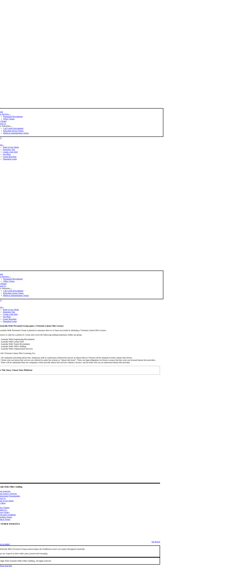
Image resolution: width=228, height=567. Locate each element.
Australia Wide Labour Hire (12, 535)
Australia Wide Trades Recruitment (15, 531)
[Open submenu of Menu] (3, 145)
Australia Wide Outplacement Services (17, 533)
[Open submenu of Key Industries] (11, 126)
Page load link (6, 566)
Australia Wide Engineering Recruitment (17, 528)
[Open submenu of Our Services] (10, 114)
